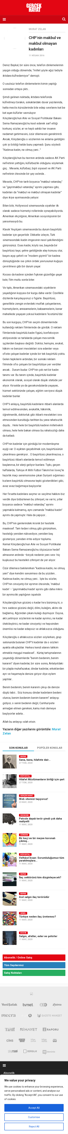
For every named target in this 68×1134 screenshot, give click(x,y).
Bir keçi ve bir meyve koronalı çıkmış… (37, 840)
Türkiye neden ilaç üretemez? (37, 916)
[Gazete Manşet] (49, 1016)
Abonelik (8, 1072)
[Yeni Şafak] (9, 1005)
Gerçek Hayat (26, 796)
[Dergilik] (30, 1051)
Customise (34, 1117)
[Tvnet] (28, 1005)
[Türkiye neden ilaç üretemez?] (10, 918)
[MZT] (26, 1016)
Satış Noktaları (13, 972)
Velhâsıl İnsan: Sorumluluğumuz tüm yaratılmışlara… (41, 859)
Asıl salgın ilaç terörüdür (34, 897)
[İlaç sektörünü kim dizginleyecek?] (10, 879)
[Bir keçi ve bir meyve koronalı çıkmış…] (10, 840)
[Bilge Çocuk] (33, 1041)
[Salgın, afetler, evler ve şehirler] (10, 938)
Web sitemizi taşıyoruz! (33, 799)
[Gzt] (43, 1005)
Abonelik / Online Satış (18, 957)
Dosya (23, 933)
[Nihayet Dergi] (28, 1030)
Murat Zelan (37, 29)
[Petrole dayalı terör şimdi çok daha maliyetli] (10, 820)
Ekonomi (24, 815)
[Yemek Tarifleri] (57, 1005)
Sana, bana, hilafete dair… (35, 759)
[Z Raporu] (51, 1030)
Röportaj (25, 776)
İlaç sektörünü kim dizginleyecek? (40, 877)
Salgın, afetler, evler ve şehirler (38, 936)
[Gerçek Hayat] (22, 1041)
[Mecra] (8, 1016)
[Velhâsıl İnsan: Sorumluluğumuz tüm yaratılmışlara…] (10, 860)
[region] (34, 1104)
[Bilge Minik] (44, 1041)
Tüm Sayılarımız (14, 965)
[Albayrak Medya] (31, 994)
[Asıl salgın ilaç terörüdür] (10, 899)
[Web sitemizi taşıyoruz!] (10, 801)
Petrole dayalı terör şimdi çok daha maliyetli (40, 820)
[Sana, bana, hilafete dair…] (10, 761)
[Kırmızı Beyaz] (55, 1041)
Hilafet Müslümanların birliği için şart (41, 779)
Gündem (24, 835)
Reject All (34, 1126)
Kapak (23, 756)
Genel (23, 913)
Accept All (34, 1107)
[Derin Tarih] (10, 1030)
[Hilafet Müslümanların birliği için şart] (10, 781)
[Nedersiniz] (49, 1051)
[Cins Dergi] (9, 1041)
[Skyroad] (13, 1051)
